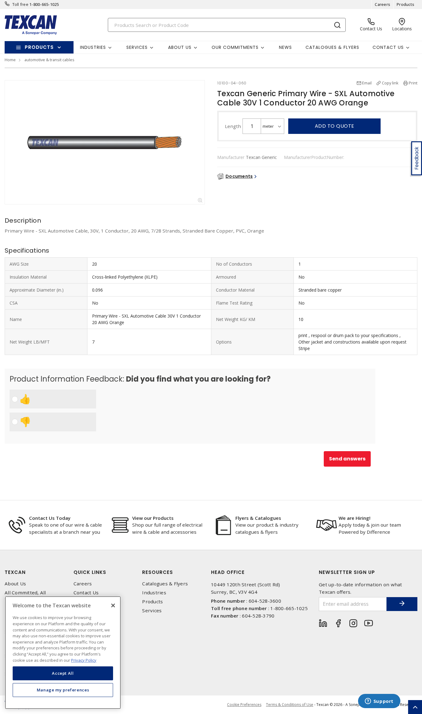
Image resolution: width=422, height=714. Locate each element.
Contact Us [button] (388, 47)
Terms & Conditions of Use (289, 704)
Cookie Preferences (244, 705)
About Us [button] (180, 47)
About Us (15, 584)
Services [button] (137, 47)
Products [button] (39, 47)
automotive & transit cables (49, 59)
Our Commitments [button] (235, 47)
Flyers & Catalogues (258, 518)
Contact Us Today (49, 518)
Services (152, 611)
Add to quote (334, 126)
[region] (63, 652)
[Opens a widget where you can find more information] (379, 701)
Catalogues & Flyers (332, 47)
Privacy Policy (83, 660)
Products (405, 4)
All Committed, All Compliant (25, 595)
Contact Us (86, 593)
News (285, 47)
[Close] (113, 605)
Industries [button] (93, 47)
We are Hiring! (354, 518)
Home (10, 59)
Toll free (20, 4)
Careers (382, 4)
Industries (154, 593)
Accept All (63, 673)
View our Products (153, 518)
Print (413, 83)
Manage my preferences (63, 690)
